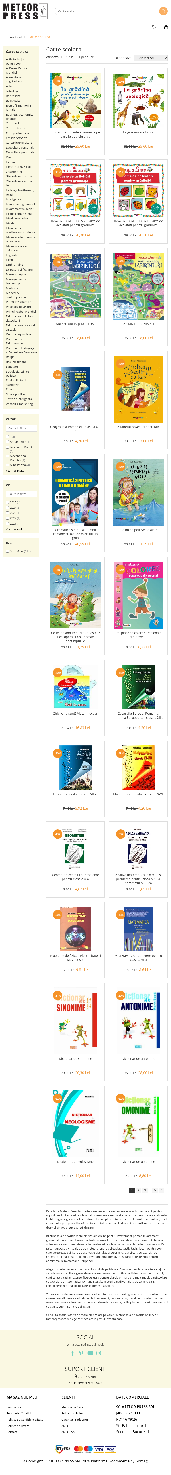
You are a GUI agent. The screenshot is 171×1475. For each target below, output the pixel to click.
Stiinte (10, 389)
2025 (13, 502)
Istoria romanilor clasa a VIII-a (75, 794)
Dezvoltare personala (20, 147)
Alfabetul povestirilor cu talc (138, 427)
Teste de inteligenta (19, 399)
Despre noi (14, 1407)
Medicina (12, 288)
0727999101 (88, 1377)
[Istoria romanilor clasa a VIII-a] (75, 767)
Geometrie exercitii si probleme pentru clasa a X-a (75, 877)
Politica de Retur (72, 1413)
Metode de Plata (72, 1407)
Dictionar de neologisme (75, 1162)
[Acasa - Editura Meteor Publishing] (25, 11)
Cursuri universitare (19, 143)
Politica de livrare (18, 1426)
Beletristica (13, 96)
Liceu (9, 260)
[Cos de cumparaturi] (166, 27)
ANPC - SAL (68, 1432)
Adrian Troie (18, 442)
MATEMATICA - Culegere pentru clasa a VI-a (138, 958)
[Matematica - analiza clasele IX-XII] (138, 767)
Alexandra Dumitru (22, 447)
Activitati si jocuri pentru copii (17, 61)
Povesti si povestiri (18, 307)
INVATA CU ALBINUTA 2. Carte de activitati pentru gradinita (75, 223)
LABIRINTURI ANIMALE (138, 324)
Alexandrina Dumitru (18, 458)
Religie (10, 357)
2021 (13, 523)
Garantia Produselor (74, 1420)
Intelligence (13, 199)
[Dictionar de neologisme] (75, 1123)
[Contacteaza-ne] (154, 27)
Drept (10, 157)
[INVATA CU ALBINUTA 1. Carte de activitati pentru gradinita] (138, 190)
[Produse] (6, 28)
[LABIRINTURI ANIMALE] (138, 286)
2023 (13, 513)
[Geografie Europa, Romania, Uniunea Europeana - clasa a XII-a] (138, 687)
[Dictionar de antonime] (138, 1020)
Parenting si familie (18, 302)
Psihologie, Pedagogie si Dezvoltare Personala (21, 350)
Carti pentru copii (17, 133)
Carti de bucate (16, 128)
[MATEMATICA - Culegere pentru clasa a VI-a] (138, 929)
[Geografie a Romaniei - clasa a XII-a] (75, 389)
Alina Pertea (18, 465)
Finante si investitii (18, 167)
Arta (9, 86)
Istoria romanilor (17, 218)
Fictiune (11, 162)
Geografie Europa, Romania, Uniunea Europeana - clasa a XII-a (138, 716)
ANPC (65, 1426)
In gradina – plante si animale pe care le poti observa (75, 134)
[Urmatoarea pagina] (161, 1190)
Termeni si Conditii (19, 1413)
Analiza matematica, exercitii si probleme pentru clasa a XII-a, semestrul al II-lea (138, 879)
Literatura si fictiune (19, 270)
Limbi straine (14, 265)
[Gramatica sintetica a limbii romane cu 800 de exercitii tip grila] (75, 492)
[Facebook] (72, 1353)
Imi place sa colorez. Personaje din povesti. (138, 635)
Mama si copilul (16, 274)
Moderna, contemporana (16, 295)
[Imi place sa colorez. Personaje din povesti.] (138, 595)
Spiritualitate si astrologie (16, 382)
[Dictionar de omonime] (138, 1123)
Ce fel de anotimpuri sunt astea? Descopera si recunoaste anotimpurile (75, 637)
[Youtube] (90, 1353)
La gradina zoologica (138, 132)
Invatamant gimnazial (20, 204)
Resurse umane (16, 362)
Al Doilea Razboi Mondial (16, 70)
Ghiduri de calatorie (19, 176)
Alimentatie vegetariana (14, 79)
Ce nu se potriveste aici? (138, 530)
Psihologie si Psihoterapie (14, 341)
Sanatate (12, 367)
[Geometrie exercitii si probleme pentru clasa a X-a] (75, 848)
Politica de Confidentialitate (25, 1420)
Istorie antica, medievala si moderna (20, 230)
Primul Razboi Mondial (21, 312)
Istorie (10, 223)
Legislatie (12, 255)
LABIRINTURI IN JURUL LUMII (75, 324)
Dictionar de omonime (138, 1162)
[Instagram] (98, 1353)
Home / (11, 37)
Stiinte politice (15, 394)
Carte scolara (14, 123)
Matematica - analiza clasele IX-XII (138, 794)
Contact (12, 1432)
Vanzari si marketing (19, 404)
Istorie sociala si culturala (16, 248)
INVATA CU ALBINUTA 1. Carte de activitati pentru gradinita (138, 223)
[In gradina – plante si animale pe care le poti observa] (75, 100)
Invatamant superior (19, 209)
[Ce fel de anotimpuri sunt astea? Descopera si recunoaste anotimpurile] (75, 595)
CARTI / (22, 37)
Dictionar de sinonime (75, 1059)
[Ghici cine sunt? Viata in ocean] (75, 687)
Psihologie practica (18, 334)
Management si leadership (16, 281)
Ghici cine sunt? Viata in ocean (75, 714)
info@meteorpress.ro (87, 1383)
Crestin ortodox (16, 138)
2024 (13, 508)
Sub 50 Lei (16, 551)
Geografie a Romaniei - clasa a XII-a (75, 429)
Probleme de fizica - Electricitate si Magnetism (75, 958)
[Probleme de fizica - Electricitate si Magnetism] (75, 929)
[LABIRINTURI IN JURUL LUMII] (75, 286)
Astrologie (12, 91)
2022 (13, 518)
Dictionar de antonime (138, 1059)
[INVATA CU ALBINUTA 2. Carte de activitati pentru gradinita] (75, 190)
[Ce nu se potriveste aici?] (138, 492)
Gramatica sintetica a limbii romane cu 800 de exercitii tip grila (75, 534)
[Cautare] (163, 11)
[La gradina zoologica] (138, 101)
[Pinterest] (81, 1353)
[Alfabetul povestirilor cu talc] (138, 389)
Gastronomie (14, 172)
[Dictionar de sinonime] (75, 1020)
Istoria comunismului (20, 214)
